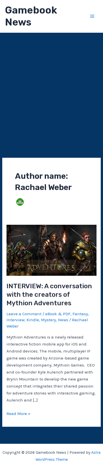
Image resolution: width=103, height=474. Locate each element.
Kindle (32, 319)
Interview (15, 319)
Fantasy (80, 313)
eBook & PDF (57, 313)
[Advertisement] (51, 86)
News (63, 319)
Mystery (48, 319)
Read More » (18, 414)
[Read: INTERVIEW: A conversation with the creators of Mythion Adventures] (51, 249)
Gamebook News (31, 16)
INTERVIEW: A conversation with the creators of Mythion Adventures (49, 294)
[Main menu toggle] (92, 16)
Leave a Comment (24, 313)
